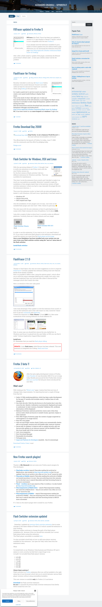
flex (86, 105)
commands (27, 312)
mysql (74, 112)
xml (79, 119)
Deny (19, 601)
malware (37, 368)
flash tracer (52, 77)
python (87, 114)
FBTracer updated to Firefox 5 (28, 29)
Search (73, 22)
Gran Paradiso (31, 376)
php (79, 114)
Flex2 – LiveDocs (21, 484)
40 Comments (18, 354)
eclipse (77, 100)
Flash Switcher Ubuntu (21, 226)
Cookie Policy (18, 604)
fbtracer (36, 33)
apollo (86, 94)
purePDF (83, 114)
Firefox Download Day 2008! (27, 127)
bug (82, 96)
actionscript (77, 91)
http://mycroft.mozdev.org (42, 472)
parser (73, 114)
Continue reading (84, 157)
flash (89, 102)
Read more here (43, 348)
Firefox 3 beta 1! (21, 364)
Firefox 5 (50, 41)
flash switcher (41, 163)
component (81, 99)
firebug (44, 77)
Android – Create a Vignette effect (80, 160)
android (82, 94)
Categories (42, 11)
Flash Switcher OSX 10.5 (45, 225)
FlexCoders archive (22, 470)
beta (33, 368)
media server (84, 109)
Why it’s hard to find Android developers (82, 147)
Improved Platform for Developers (27, 440)
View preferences (30, 601)
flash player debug (41, 341)
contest (88, 98)
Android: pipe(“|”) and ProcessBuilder (81, 126)
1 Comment (17, 116)
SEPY (84, 116)
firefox (24, 33)
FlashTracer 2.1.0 (21, 259)
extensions (31, 33)
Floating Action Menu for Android (80, 172)
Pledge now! (17, 145)
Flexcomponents (22, 488)
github (73, 108)
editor (84, 100)
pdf (76, 114)
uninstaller (47, 520)
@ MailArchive (33, 488)
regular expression (76, 117)
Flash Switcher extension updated (30, 516)
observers (37, 312)
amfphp (75, 94)
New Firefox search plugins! (27, 457)
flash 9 (77, 106)
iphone (73, 109)
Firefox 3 (35, 167)
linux (46, 163)
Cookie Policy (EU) (59, 11)
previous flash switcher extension (41, 524)
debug (32, 77)
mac (53, 263)
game (90, 105)
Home (11, 16)
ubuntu (58, 263)
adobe (84, 91)
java (77, 109)
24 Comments (18, 249)
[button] (35, 590)
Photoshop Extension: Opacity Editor (81, 134)
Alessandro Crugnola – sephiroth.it (51, 4)
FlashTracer (17, 270)
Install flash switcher (20, 245)
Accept (7, 601)
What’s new (30, 390)
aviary (74, 96)
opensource (81, 112)
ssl (40, 368)
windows (15, 79)
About (53, 11)
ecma (81, 100)
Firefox (28, 572)
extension (36, 77)
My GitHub (47, 11)
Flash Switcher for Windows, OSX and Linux (35, 159)
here (41, 536)
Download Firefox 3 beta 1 (21, 443)
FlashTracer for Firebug (24, 73)
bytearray (86, 96)
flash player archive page (46, 236)
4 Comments (18, 149)
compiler (74, 98)
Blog (18, 16)
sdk (81, 117)
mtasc (88, 109)
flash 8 (73, 106)
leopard (57, 77)
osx (60, 77)
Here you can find (32, 380)
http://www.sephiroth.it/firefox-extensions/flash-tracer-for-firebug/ (35, 109)
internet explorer (85, 108)
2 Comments (18, 63)
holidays (78, 108)
